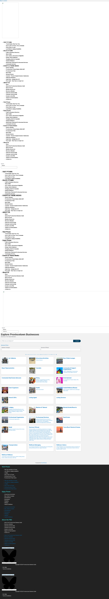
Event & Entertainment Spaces (69, 446)
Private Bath (31, 435)
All (56, 354)
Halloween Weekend (10, 77)
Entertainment (67, 378)
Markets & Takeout (43, 380)
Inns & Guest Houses (18, 410)
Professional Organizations (41, 422)
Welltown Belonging (35, 445)
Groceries (38, 380)
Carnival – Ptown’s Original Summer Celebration (17, 76)
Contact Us (8, 99)
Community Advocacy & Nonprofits (46, 446)
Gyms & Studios (66, 389)
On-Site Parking (34, 434)
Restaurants (7, 499)
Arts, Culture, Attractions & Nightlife (15, 55)
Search (2, 163)
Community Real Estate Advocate (11, 378)
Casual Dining (42, 379)
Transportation (13, 445)
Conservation (4, 456)
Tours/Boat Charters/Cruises (71, 427)
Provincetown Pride (10, 71)
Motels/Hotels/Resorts (70, 407)
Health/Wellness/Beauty (70, 387)
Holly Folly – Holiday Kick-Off (13, 79)
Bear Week (8, 72)
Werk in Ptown (9, 87)
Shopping (6, 501)
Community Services (11, 64)
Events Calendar (10, 67)
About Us (6, 82)
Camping (10, 409)
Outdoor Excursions (8, 457)
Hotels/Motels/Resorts (16, 409)
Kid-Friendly (45, 432)
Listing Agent (33, 397)
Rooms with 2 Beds (37, 436)
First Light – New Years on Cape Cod (14, 81)
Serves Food (50, 436)
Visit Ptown (7, 42)
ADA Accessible (32, 429)
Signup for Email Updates (12, 97)
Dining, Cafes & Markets (12, 57)
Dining (38, 378)
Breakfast (38, 379)
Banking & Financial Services (41, 419)
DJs (64, 379)
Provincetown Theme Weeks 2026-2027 (15, 69)
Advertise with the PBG (11, 92)
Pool (51, 434)
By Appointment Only (44, 430)
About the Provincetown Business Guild (15, 86)
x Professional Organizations (14, 419)
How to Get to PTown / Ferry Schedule (15, 45)
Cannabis (38, 368)
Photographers (45, 421)
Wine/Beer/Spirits (12, 430)
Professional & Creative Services (72, 447)
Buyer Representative (8, 368)
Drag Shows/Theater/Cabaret (71, 379)
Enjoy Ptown (8, 50)
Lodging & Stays (63, 447)
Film (77, 379)
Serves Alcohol (44, 436)
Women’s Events (10, 74)
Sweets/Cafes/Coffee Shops (41, 381)
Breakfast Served (36, 430)
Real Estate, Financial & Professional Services (17, 62)
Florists (41, 420)
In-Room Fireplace (39, 432)
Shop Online (36, 437)
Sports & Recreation (40, 389)
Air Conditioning (39, 429)
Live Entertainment (35, 433)
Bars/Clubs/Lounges (69, 358)
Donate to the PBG (10, 96)
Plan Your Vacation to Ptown (10, 469)
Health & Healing (18, 456)
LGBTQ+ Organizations (67, 371)
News (7, 84)
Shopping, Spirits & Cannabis (13, 59)
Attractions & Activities (9, 494)
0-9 (25, 354)
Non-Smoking (46, 433)
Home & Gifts (13, 397)
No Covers (42, 433)
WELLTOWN (8, 54)
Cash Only (50, 430)
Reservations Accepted (38, 435)
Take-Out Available (42, 437)
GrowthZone (44, 462)
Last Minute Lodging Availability (13, 49)
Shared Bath (31, 437)
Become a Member (10, 91)
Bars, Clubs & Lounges (9, 496)
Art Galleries (12, 358)
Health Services (73, 389)
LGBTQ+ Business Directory (12, 52)
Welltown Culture (61, 445)
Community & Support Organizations (69, 368)
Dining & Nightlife (59, 446)
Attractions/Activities (42, 358)
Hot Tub (33, 432)
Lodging (11, 407)
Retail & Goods (59, 449)
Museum (41, 360)
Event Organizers (14, 387)
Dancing (41, 431)
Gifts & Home (21, 429)
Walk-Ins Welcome (40, 439)
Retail (10, 427)
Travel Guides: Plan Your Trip (13, 44)
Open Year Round (40, 434)
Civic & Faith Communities (34, 446)
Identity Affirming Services (34, 447)
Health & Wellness (10, 60)
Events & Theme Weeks (11, 66)
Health (38, 387)
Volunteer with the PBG (11, 94)
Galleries (6, 502)
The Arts (64, 449)
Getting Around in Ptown (9, 476)
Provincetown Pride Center (10, 477)
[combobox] (21, 349)
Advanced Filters (4, 345)
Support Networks (42, 447)
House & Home (45, 420)
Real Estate (49, 422)
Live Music (65, 380)
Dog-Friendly (46, 431)
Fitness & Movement (11, 456)
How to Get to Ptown (9, 474)
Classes (37, 360)
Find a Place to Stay (10, 47)
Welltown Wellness (7, 455)
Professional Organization (16, 417)
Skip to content (3, 0)
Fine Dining (47, 379)
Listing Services (61, 397)
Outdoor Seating (47, 434)
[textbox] (2, 349)
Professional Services (42, 417)
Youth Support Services (72, 372)
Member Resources (10, 89)
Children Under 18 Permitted (34, 431)
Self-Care (14, 457)
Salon (67, 390)
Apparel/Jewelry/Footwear (14, 429)
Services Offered (34, 427)
